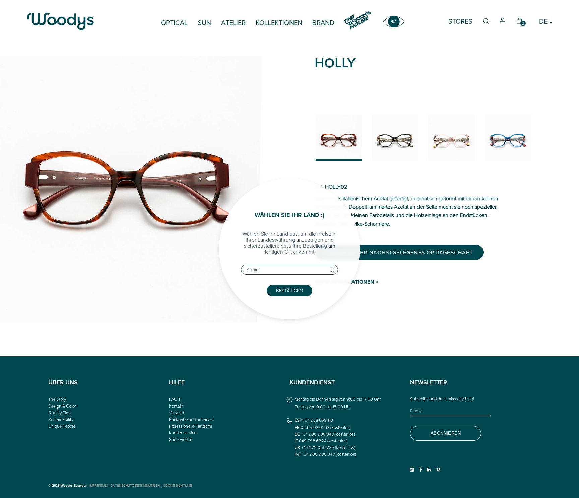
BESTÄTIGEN (289, 290)
